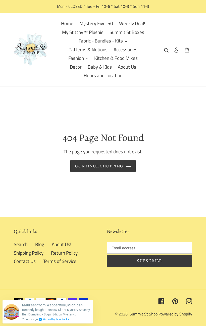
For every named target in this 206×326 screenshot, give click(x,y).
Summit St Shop (144, 314)
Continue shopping (99, 166)
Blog (39, 244)
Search (21, 244)
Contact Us (25, 261)
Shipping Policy (28, 252)
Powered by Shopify (175, 314)
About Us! (61, 244)
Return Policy (64, 252)
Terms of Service (59, 261)
